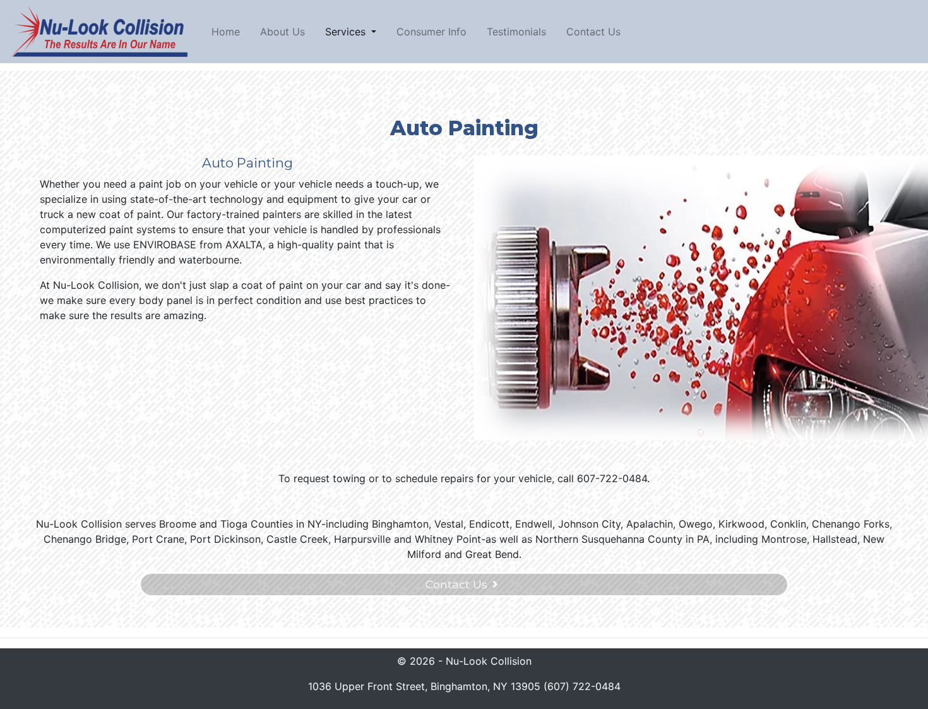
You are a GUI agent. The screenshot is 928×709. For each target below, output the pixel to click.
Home (228, 31)
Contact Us (593, 31)
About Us (282, 31)
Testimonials (516, 31)
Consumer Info (431, 31)
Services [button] (347, 31)
